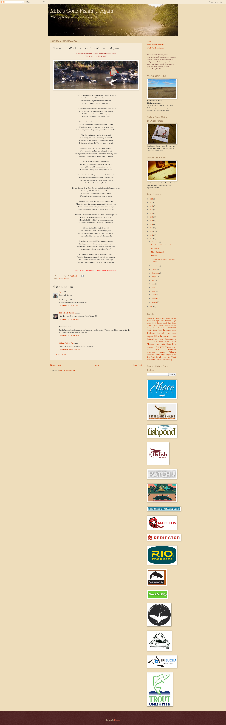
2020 (151, 202)
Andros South (151, 321)
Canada (166, 325)
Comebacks (161, 328)
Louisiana (149, 342)
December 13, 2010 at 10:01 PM (69, 349)
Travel (158, 357)
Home (96, 364)
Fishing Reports (156, 333)
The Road (150, 357)
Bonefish (155, 325)
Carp (171, 325)
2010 (151, 238)
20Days (149, 318)
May (153, 287)
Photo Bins (171, 344)
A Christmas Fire (159, 318)
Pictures (159, 347)
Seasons (162, 352)
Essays (160, 330)
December (155, 242)
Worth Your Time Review (155, 48)
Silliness (66, 278)
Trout (173, 357)
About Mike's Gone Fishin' (156, 44)
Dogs (155, 330)
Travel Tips (166, 357)
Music (157, 344)
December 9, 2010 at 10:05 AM (69, 335)
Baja (174, 320)
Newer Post (55, 364)
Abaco (168, 318)
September (155, 273)
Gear (164, 336)
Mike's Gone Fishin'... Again (81, 10)
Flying (174, 333)
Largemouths (170, 339)
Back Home (155, 248)
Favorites (167, 330)
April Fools (160, 320)
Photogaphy (150, 347)
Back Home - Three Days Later (161, 245)
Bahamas (168, 320)
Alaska (173, 318)
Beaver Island (162, 323)
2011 (151, 235)
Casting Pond (151, 328)
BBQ (154, 323)
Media (161, 341)
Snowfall (154, 255)
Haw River (171, 336)
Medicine (167, 342)
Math (155, 342)
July (153, 280)
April (154, 291)
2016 (151, 217)
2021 (151, 199)
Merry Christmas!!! (157, 252)
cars (175, 325)
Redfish (156, 350)
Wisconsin (163, 360)
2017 (151, 213)
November (155, 266)
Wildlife (156, 359)
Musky (163, 344)
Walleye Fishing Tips (66, 343)
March (154, 294)
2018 (151, 210)
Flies (168, 333)
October (154, 269)
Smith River (160, 354)
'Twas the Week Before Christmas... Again (163, 260)
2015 (151, 220)
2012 (151, 231)
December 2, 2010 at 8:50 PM (68, 305)
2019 (151, 206)
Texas (174, 354)
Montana (150, 344)
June (153, 284)
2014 (151, 224)
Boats (149, 325)
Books (161, 325)
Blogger (117, 720)
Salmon (164, 350)
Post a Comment (61, 354)
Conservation (171, 327)
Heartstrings (152, 339)
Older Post (137, 364)
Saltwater (172, 349)
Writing (169, 359)
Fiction (174, 330)
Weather (150, 359)
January (154, 302)
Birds (174, 323)
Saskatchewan (151, 352)
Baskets (149, 323)
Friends (158, 336)
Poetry (60, 278)
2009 (151, 306)
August (154, 276)
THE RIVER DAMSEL (67, 313)
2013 (151, 228)
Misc (174, 341)
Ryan (61, 292)
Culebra (149, 330)
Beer (169, 323)
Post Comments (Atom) (67, 370)
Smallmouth (150, 355)
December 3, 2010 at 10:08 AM (69, 319)
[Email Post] (82, 276)
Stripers (168, 354)
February (155, 298)
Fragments (150, 337)
